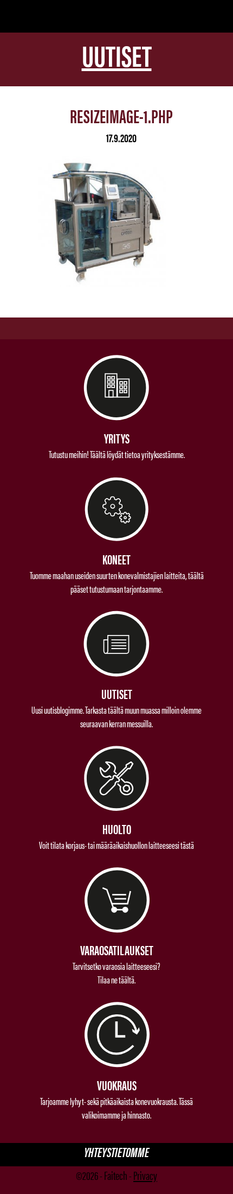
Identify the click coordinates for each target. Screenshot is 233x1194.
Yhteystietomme (116, 1152)
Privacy (145, 1174)
